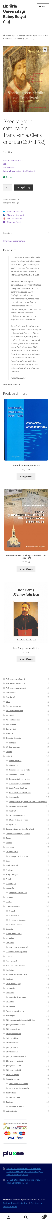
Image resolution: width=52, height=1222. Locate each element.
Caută (26, 1217)
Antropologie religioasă (16, 688)
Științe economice (13, 1033)
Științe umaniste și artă (16, 1056)
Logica (9, 956)
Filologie (9, 870)
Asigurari (10, 715)
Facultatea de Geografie (19, 1088)
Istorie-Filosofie (12, 906)
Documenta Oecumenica (19, 779)
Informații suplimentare (14, 240)
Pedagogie (10, 988)
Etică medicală (12, 865)
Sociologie (10, 1015)
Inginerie (9, 897)
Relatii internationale (15, 1011)
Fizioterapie (11, 883)
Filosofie (12, 911)
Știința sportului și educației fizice (20, 1020)
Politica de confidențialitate (16, 1203)
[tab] (26, 233)
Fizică (8, 879)
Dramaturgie (14, 1097)
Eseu (8, 861)
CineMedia (13, 765)
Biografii (9, 733)
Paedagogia (14, 797)
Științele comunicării (14, 1061)
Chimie (9, 751)
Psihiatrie (10, 1002)
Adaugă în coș (23, 187)
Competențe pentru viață (19, 770)
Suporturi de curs (13, 1079)
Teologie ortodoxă (16, 1106)
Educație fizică (12, 851)
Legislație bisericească (18, 947)
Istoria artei (14, 915)
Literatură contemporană (16, 952)
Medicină (9, 979)
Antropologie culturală (15, 679)
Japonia (9, 929)
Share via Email (14, 222)
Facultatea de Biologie (18, 1083)
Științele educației (13, 1065)
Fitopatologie (11, 874)
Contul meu (8, 1217)
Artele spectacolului (14, 710)
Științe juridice (12, 1038)
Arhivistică (10, 697)
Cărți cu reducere (13, 747)
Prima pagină (11, 35)
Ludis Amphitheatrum (18, 788)
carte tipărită (9, 167)
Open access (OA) (13, 983)
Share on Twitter (15, 211)
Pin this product (14, 218)
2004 (5, 164)
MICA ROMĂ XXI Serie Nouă (20, 792)
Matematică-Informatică (16, 974)
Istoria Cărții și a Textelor (19, 783)
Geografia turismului (18, 892)
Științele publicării (13, 1070)
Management (11, 961)
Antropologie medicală (15, 683)
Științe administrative (15, 1024)
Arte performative (13, 706)
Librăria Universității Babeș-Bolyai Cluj (14, 13)
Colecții (9, 756)
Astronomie (11, 724)
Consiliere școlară (16, 774)
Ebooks (9, 842)
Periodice (10, 993)
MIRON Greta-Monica (13, 160)
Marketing (10, 970)
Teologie (21, 35)
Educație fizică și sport (18, 856)
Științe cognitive (13, 1029)
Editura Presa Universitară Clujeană (19, 171)
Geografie (10, 888)
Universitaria (11, 1111)
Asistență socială (13, 720)
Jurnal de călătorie (13, 933)
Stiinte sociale (12, 1052)
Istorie (8, 901)
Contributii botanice (17, 997)
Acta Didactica (15, 760)
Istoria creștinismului (18, 920)
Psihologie (10, 1006)
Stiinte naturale (12, 1043)
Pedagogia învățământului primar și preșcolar (28, 801)
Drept (8, 838)
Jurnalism (10, 938)
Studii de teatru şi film (18, 820)
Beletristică (11, 729)
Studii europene (12, 1074)
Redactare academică (18, 806)
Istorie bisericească (17, 924)
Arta (8, 701)
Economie (10, 847)
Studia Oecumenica (17, 815)
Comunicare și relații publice (18, 833)
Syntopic (13, 824)
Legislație (10, 943)
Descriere (7, 233)
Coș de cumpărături (40, 1215)
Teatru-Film (11, 1093)
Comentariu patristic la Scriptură (20, 829)
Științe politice (12, 1047)
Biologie (12, 742)
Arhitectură (10, 692)
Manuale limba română (15, 965)
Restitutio (13, 811)
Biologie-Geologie (13, 738)
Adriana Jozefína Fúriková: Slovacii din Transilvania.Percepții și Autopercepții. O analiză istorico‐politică (25, 1171)
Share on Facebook (15, 215)
